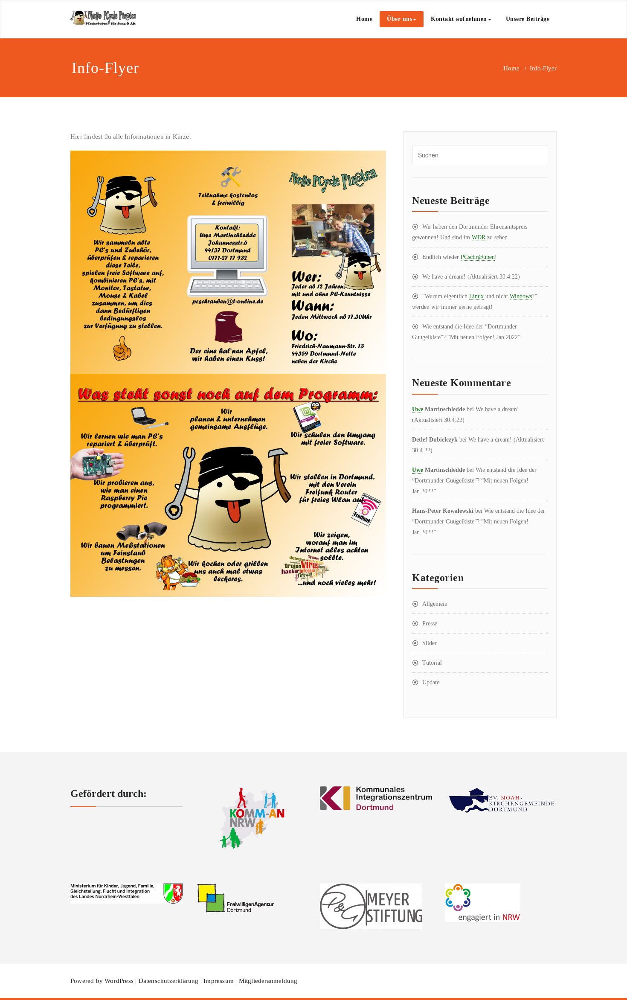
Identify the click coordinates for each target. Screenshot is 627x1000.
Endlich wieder (459, 257)
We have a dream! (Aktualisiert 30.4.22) (471, 276)
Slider (429, 643)
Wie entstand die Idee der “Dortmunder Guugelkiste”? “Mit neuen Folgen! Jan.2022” (474, 480)
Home (364, 19)
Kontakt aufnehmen (459, 19)
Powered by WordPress (102, 980)
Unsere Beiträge (528, 19)
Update (430, 682)
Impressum (218, 980)
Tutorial (432, 663)
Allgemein (434, 604)
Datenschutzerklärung (169, 980)
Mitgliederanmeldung (268, 980)
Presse (429, 623)
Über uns (399, 19)
